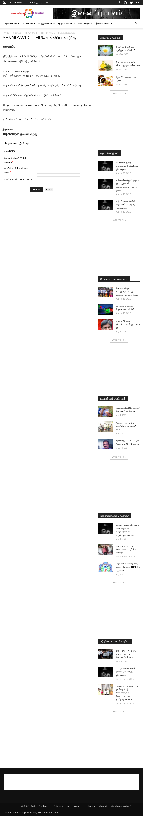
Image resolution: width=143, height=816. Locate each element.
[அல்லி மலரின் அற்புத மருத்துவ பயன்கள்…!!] (105, 50)
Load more (118, 93)
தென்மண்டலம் (10, 23)
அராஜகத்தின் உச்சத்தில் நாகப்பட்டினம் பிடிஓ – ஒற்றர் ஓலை (126, 671)
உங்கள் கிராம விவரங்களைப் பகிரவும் (115, 806)
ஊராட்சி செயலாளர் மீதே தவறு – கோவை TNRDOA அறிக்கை (128, 567)
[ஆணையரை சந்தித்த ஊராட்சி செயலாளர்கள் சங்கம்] (105, 426)
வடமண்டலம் (28, 23)
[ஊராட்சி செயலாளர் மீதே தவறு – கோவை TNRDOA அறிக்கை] (105, 567)
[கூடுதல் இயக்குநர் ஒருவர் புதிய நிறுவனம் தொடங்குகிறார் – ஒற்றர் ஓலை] (105, 184)
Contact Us (44, 806)
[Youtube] (137, 2)
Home (6, 32)
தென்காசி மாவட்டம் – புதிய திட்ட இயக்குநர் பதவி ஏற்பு (128, 324)
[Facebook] (119, 2)
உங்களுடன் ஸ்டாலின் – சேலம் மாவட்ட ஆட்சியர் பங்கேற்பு (126, 549)
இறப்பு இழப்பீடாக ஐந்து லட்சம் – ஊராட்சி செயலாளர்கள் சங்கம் (126, 654)
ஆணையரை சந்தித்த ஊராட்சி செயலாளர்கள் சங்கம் (126, 426)
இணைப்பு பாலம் (102, 23)
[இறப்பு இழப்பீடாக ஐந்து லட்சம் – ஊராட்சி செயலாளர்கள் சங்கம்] (105, 654)
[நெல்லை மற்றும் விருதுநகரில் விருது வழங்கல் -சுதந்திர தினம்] (105, 292)
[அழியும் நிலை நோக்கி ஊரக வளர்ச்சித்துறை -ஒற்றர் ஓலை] (105, 205)
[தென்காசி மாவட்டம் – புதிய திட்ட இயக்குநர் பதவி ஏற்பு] (105, 324)
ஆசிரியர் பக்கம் (28, 806)
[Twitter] (131, 2)
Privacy (76, 806)
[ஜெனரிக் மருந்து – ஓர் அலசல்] (105, 80)
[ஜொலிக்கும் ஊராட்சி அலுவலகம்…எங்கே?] (105, 309)
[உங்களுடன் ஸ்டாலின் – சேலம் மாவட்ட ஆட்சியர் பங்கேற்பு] (105, 549)
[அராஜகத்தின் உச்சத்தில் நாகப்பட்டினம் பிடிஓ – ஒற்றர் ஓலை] (105, 672)
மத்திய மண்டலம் (65, 23)
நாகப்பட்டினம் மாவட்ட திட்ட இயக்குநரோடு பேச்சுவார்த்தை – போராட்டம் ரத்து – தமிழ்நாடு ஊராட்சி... (128, 693)
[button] (135, 23)
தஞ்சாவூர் (17, 32)
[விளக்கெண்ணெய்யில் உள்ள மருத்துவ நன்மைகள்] (105, 65)
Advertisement (61, 806)
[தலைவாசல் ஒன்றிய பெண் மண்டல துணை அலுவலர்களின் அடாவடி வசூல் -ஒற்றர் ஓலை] (105, 528)
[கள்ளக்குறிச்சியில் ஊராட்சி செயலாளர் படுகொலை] (105, 411)
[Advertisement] (119, 123)
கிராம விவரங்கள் (85, 23)
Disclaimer (89, 806)
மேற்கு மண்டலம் (45, 23)
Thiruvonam (31, 32)
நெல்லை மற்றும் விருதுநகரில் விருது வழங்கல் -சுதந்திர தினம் (127, 291)
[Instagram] (125, 2)
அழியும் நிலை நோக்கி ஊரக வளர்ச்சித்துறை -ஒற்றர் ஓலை (125, 204)
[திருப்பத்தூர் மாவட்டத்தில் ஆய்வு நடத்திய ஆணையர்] (105, 444)
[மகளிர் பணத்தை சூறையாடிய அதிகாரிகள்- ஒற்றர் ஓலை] (105, 166)
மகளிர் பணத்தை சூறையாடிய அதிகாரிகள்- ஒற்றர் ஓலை (127, 166)
